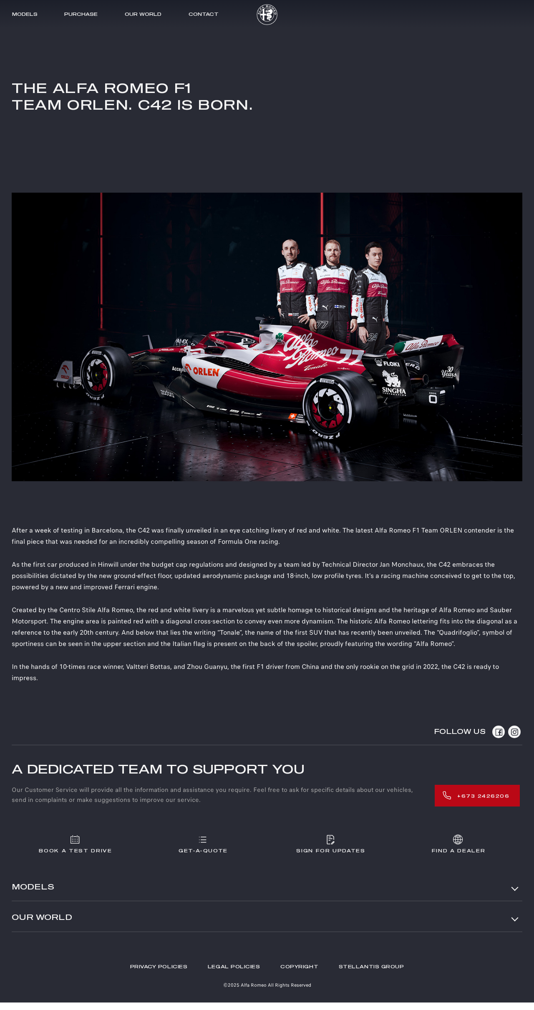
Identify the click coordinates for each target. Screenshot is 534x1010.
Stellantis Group (371, 967)
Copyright (299, 967)
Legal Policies (234, 967)
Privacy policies (159, 967)
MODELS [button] (33, 887)
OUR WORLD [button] (42, 918)
